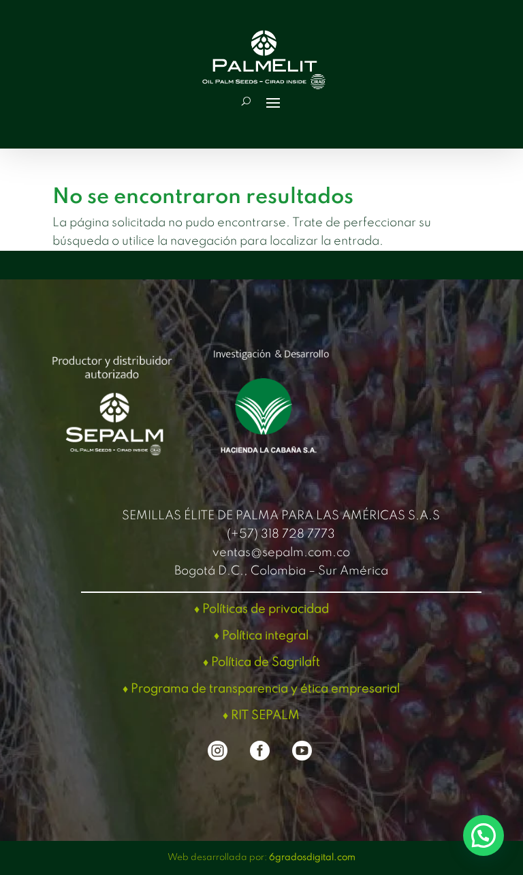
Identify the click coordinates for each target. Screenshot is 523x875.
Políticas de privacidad (265, 609)
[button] (483, 835)
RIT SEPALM (265, 715)
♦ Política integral (261, 636)
